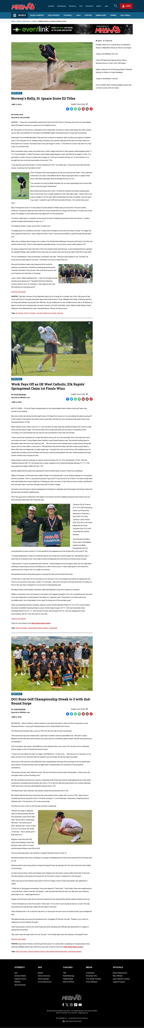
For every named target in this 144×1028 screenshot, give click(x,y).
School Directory (44, 976)
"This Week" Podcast (93, 979)
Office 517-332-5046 (61, 1013)
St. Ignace (20, 313)
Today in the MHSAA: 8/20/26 (107, 79)
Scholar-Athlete (20, 976)
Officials (89, 6)
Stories (33, 21)
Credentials (90, 973)
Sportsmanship (20, 985)
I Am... (107, 6)
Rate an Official (68, 982)
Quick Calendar (43, 979)
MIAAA (40, 973)
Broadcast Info (91, 976)
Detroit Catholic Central (37, 951)
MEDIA (89, 967)
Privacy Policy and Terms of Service (78, 1018)
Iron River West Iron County (46, 313)
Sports (19, 21)
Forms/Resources (44, 982)
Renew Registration (120, 973)
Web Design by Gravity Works (73, 1021)
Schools (72, 6)
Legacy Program (119, 982)
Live (80, 6)
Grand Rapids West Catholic (38, 628)
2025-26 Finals (21, 628)
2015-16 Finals (30, 313)
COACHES (67, 967)
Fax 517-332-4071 (72, 1013)
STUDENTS (19, 967)
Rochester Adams (75, 951)
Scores (51, 6)
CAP (64, 973)
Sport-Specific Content (121, 979)
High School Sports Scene (73, 947)
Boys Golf (26, 21)
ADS (40, 967)
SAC (16, 973)
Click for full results (18, 292)
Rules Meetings (68, 976)
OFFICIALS (118, 967)
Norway (60, 313)
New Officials (117, 976)
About (98, 6)
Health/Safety (68, 979)
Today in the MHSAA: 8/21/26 (107, 54)
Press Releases (91, 982)
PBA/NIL (17, 982)
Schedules (61, 6)
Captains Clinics (20, 979)
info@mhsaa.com (83, 1013)
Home (13, 21)
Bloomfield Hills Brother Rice (57, 951)
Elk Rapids (53, 628)
